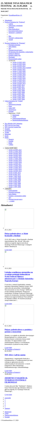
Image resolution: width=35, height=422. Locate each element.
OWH (6, 413)
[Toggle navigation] (1, 17)
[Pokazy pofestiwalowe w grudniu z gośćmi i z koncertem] (19, 324)
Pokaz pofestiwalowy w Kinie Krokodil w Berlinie (16, 234)
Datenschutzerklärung (11, 415)
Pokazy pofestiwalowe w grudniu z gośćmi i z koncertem (18, 331)
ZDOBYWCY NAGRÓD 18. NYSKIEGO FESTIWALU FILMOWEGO (16, 380)
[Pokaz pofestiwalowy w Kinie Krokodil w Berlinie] (19, 228)
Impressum (8, 412)
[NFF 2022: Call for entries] (12, 349)
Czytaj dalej (8, 250)
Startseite (8, 188)
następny (7, 408)
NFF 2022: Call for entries (15, 355)
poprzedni (8, 398)
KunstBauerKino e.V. (15, 15)
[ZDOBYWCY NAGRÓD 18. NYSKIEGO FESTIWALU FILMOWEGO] (12, 372)
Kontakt (7, 417)
